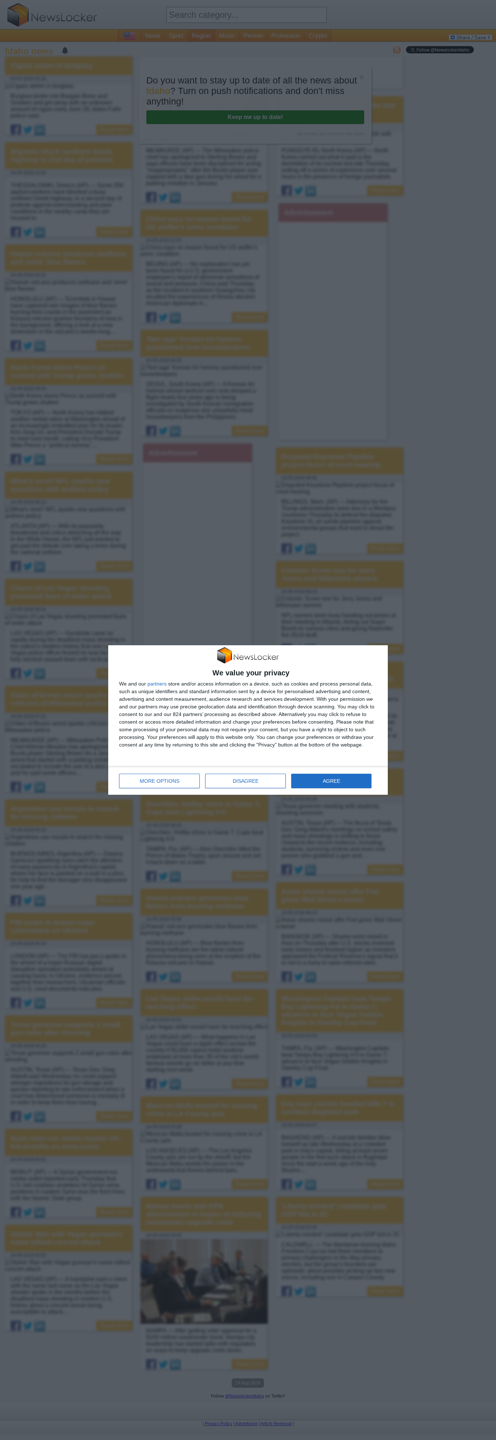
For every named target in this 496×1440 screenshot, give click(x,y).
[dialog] (248, 720)
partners (157, 683)
